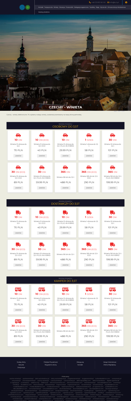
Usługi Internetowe (109, 362)
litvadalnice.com (26, 384)
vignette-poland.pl (42, 393)
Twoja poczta (48, 7)
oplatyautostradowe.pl (83, 386)
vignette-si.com (68, 393)
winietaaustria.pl (15, 397)
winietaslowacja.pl (98, 399)
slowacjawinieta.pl (17, 390)
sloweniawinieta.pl (31, 390)
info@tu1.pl (114, 2)
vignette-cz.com (15, 393)
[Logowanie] (126, 2)
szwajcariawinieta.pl (61, 390)
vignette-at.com (100, 390)
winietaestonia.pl (103, 397)
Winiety (56, 7)
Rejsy (97, 7)
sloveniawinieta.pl (65, 388)
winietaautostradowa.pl (47, 397)
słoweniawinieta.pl (76, 390)
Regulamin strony (51, 365)
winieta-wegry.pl (95, 395)
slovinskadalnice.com (96, 388)
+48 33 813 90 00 (98, 2)
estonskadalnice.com (104, 382)
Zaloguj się (80, 362)
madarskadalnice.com (20, 386)
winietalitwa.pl (115, 397)
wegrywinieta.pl (30, 395)
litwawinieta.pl (50, 384)
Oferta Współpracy (109, 365)
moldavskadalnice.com (37, 386)
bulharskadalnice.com (103, 378)
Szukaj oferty (21, 362)
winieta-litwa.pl (69, 395)
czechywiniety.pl (69, 380)
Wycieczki (103, 7)
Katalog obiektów (44, 12)
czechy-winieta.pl (43, 380)
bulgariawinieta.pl (88, 378)
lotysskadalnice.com (111, 384)
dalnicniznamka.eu (99, 380)
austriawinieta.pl (28, 378)
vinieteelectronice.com (15, 395)
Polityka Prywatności (51, 362)
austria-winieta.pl (15, 378)
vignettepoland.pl (90, 393)
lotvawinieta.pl (86, 384)
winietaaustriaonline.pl (30, 397)
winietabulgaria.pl (62, 397)
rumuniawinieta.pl (35, 388)
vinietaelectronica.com (113, 393)
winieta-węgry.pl (108, 395)
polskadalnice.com (111, 386)
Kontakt (40, 7)
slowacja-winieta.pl (111, 388)
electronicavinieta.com (57, 382)
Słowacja (62, 7)
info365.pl (16, 384)
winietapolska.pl (58, 399)
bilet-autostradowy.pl (42, 378)
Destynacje (21, 367)
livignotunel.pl (61, 384)
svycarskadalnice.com (46, 390)
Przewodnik (69, 7)
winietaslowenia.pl (112, 399)
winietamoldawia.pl (30, 399)
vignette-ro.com (55, 393)
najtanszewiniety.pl (67, 386)
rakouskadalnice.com (20, 388)
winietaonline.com (45, 399)
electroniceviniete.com (74, 382)
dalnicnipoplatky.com (84, 380)
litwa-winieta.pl (38, 384)
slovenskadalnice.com (80, 388)
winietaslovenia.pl (85, 399)
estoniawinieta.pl (89, 382)
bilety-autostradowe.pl (58, 378)
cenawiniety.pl (116, 378)
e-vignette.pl (14, 382)
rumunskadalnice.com (50, 388)
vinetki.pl (101, 393)
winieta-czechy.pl (56, 395)
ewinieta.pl (116, 382)
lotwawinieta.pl (98, 384)
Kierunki (21, 365)
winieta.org (119, 395)
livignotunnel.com (74, 384)
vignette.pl (78, 393)
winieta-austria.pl (43, 395)
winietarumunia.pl (71, 399)
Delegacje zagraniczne (81, 7)
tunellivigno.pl (88, 390)
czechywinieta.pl (56, 380)
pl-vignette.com (98, 386)
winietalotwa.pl (17, 399)
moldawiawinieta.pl (53, 386)
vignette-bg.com (114, 390)
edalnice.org (35, 382)
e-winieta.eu (25, 382)
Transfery (92, 7)
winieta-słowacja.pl (82, 395)
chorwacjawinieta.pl (28, 380)
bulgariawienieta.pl (74, 378)
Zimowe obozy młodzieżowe (117, 7)
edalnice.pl (44, 382)
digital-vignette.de (113, 380)
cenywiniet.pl (16, 380)
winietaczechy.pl (90, 397)
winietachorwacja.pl (76, 397)
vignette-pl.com (28, 393)
